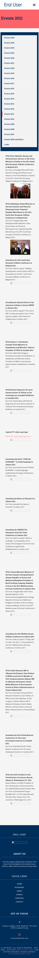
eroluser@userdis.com (19, 938)
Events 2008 (9, 129)
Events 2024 (9, 48)
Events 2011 (9, 114)
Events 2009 (9, 124)
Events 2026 (9, 38)
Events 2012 (9, 109)
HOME (19, 884)
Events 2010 (9, 119)
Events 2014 (9, 99)
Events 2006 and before (13, 139)
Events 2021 (9, 63)
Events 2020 (9, 68)
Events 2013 (9, 104)
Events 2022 (9, 58)
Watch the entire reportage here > (18, 436)
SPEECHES (19, 898)
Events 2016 (9, 88)
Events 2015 (9, 94)
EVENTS (19, 894)
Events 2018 (9, 78)
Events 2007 (9, 134)
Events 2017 (9, 83)
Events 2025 (9, 43)
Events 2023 (9, 53)
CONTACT (19, 902)
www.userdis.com (24, 950)
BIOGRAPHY (19, 887)
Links (6, 144)
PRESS (19, 891)
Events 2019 (9, 73)
